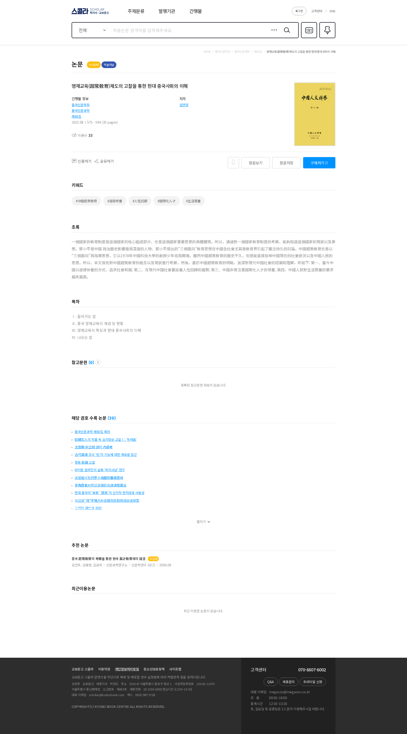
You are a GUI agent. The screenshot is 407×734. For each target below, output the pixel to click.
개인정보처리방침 (127, 669)
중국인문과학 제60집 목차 (92, 431)
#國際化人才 (166, 201)
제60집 (76, 116)
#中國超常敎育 (86, 201)
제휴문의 (289, 681)
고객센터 (316, 11)
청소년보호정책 (153, 669)
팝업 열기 (98, 362)
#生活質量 (193, 201)
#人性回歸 (140, 201)
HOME (207, 51)
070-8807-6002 (312, 669)
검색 (286, 33)
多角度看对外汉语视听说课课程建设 (100, 485)
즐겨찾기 (327, 37)
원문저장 (286, 163)
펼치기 (201, 522)
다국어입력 (309, 37)
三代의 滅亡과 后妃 (88, 508)
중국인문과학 (81, 110)
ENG (332, 11)
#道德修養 (114, 201)
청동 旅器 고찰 (85, 462)
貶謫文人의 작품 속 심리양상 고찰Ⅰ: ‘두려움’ (106, 439)
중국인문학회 (81, 104)
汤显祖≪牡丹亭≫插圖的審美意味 (99, 477)
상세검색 (273, 33)
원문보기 (256, 163)
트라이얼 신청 (312, 681)
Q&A (270, 681)
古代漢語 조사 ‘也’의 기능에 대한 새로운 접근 (106, 454)
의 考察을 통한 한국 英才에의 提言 (109, 558)
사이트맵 (175, 669)
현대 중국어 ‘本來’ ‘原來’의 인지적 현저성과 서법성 (109, 492)
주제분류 (136, 11)
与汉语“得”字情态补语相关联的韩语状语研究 (107, 500)
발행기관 (167, 11)
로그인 (299, 11)
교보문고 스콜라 (83, 669)
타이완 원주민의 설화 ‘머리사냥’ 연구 (100, 469)
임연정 (183, 104)
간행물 (195, 11)
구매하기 (317, 163)
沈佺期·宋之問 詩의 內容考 (94, 447)
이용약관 (104, 669)
